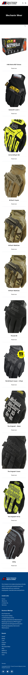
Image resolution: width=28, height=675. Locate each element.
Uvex (3, 654)
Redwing (4, 652)
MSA (3, 648)
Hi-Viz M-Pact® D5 (14, 155)
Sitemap (4, 663)
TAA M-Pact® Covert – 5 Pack (14, 381)
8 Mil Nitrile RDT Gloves (14, 64)
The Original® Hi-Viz (14, 516)
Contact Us (5, 603)
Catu (3, 640)
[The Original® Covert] (14, 452)
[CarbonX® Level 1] (14, 90)
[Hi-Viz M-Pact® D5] (14, 135)
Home (3, 599)
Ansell (3, 636)
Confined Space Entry (8, 617)
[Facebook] (3, 671)
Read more (14, 68)
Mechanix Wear (6, 646)
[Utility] (14, 542)
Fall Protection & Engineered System (12, 623)
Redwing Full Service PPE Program (11, 621)
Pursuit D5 (14, 336)
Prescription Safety (7, 615)
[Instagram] (7, 671)
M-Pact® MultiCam (14, 245)
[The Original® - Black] (14, 407)
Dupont (4, 642)
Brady (3, 638)
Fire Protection (6, 613)
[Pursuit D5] (14, 316)
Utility (14, 562)
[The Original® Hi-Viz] (14, 497)
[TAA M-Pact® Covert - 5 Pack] (14, 361)
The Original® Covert (14, 471)
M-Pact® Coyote (14, 200)
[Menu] (25, 3)
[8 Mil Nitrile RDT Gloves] (14, 45)
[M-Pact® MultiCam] (14, 226)
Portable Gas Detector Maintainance (12, 619)
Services (4, 605)
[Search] (22, 3)
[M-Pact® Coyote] (14, 181)
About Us (4, 601)
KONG (3, 644)
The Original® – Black (14, 426)
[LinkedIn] (12, 671)
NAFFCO (4, 650)
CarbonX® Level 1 (14, 110)
